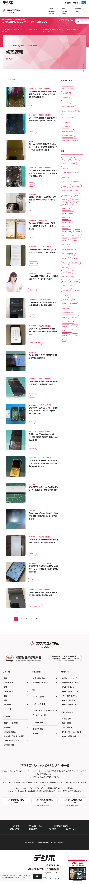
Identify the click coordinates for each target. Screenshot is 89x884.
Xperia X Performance (68, 313)
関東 (5, 687)
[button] (37, 876)
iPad (63, 190)
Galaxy (77, 172)
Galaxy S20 (65, 181)
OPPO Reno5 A (74, 281)
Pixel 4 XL (65, 290)
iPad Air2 (64, 199)
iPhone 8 (74, 240)
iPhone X (64, 258)
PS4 (70, 295)
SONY (74, 299)
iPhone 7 (64, 240)
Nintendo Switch (67, 272)
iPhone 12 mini (66, 222)
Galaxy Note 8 (66, 177)
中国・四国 (7, 704)
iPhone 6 (77, 231)
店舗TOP (47, 29)
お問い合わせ (14, 828)
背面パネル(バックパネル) (69, 140)
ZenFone (75, 326)
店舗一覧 (51, 8)
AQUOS (73, 163)
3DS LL (77, 159)
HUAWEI (64, 186)
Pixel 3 (71, 285)
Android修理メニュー (70, 691)
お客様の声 (68, 29)
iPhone (31, 184)
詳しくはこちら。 (22, 877)
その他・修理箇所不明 (68, 106)
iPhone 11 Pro (66, 209)
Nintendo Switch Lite (68, 276)
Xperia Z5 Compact (68, 322)
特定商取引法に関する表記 (14, 736)
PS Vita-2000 (76, 290)
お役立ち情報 (51, 13)
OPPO (64, 281)
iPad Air (77, 195)
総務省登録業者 (10, 732)
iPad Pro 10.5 (76, 199)
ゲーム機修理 (66, 97)
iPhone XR (32, 132)
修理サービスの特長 (11, 723)
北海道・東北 (8, 682)
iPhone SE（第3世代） (35, 343)
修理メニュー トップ (69, 678)
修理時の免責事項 (61, 826)
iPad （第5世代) (73, 190)
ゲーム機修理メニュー (70, 696)
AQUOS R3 (65, 168)
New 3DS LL (75, 263)
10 (37, 619)
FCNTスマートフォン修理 (71, 732)
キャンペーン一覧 (39, 715)
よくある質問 (64, 11)
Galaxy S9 (76, 181)
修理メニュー (64, 8)
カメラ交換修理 (66, 93)
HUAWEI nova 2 (75, 186)
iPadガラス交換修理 (67, 88)
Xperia (64, 304)
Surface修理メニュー (70, 704)
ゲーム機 (75, 335)
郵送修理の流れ (51, 11)
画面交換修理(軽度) (67, 131)
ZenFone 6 (65, 335)
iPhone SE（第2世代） (68, 249)
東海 (5, 696)
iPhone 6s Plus (76, 236)
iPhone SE (65, 245)
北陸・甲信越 (8, 691)
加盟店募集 (66, 718)
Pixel (30, 105)
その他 (31, 580)
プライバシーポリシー (12, 740)
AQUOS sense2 (66, 172)
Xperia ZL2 (65, 326)
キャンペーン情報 (46, 31)
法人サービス (64, 13)
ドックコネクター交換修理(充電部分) (71, 112)
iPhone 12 (65, 218)
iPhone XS (65, 263)
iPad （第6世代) (66, 195)
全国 (5, 678)
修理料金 (54, 29)
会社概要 (7, 727)
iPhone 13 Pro (33, 263)
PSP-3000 (65, 299)
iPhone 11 (32, 290)
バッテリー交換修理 (67, 118)
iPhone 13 (32, 395)
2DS (63, 159)
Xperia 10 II (73, 304)
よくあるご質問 (38, 696)
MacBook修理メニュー (71, 700)
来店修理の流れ (78, 8)
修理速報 (60, 29)
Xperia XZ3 (32, 448)
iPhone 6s (65, 236)
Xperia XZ (65, 317)
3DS (70, 159)
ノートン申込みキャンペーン (43, 710)
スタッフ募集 (67, 723)
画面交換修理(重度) (67, 136)
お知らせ (77, 11)
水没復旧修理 (66, 122)
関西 (5, 700)
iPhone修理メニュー (70, 682)
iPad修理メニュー (69, 687)
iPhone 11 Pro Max (67, 213)
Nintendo (65, 267)
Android (31, 422)
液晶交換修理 (66, 127)
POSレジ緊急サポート (70, 736)
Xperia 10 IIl (65, 308)
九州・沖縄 (7, 709)
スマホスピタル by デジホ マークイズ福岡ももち (24, 21)
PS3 (63, 295)
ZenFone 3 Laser (67, 331)
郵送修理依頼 (9, 745)
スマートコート (66, 102)
